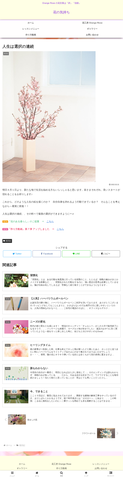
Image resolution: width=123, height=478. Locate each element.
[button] (106, 253)
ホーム (22, 464)
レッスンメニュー (101, 464)
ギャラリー (22, 468)
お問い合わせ (101, 468)
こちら (50, 221)
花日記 (8, 241)
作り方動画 (61, 468)
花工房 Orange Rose (61, 464)
